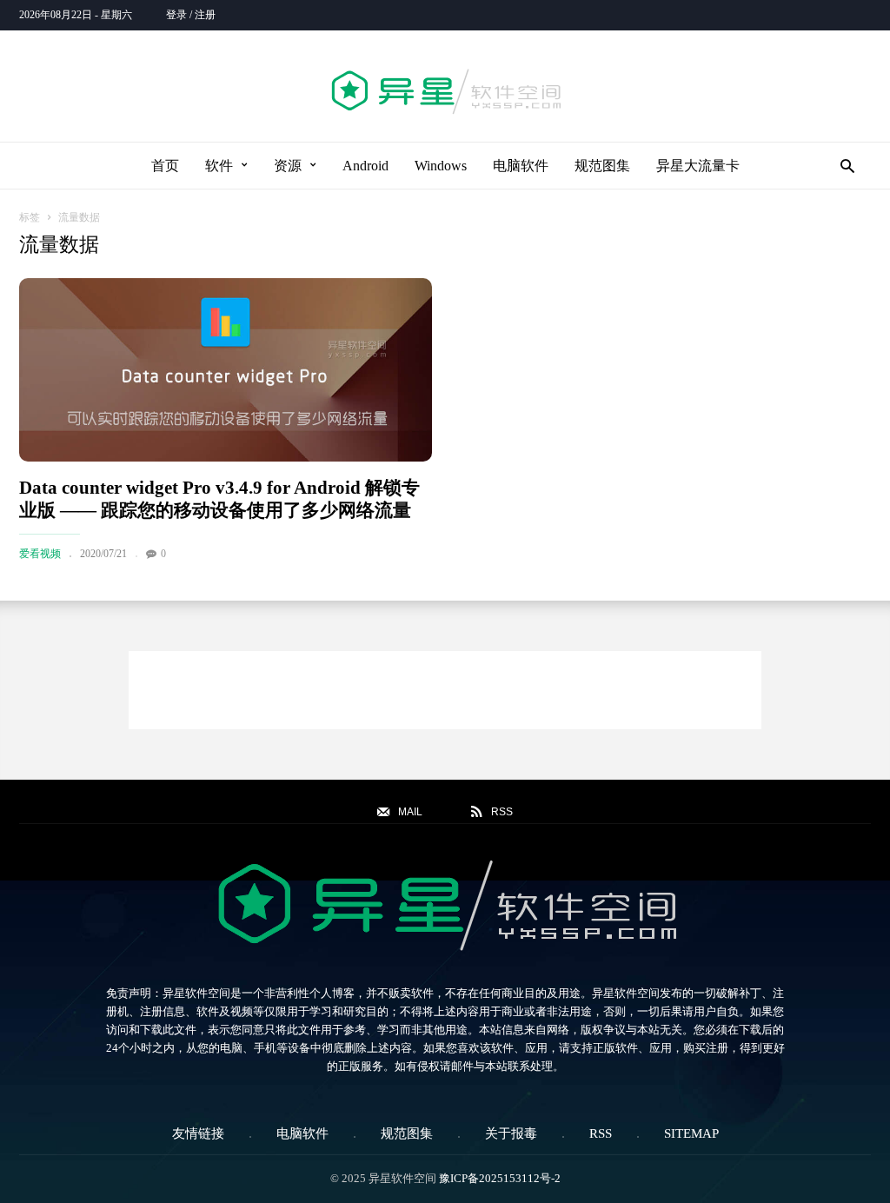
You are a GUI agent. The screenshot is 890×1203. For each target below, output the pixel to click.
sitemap (691, 1133)
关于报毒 (511, 1133)
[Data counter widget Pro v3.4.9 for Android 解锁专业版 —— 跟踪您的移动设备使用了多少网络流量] (225, 370)
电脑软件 (520, 165)
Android (365, 165)
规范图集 (602, 165)
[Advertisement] (445, 690)
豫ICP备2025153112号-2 (500, 1178)
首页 (165, 165)
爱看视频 (40, 554)
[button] (842, 165)
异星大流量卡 (698, 165)
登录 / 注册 (191, 15)
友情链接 (198, 1133)
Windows (441, 165)
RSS (600, 1133)
